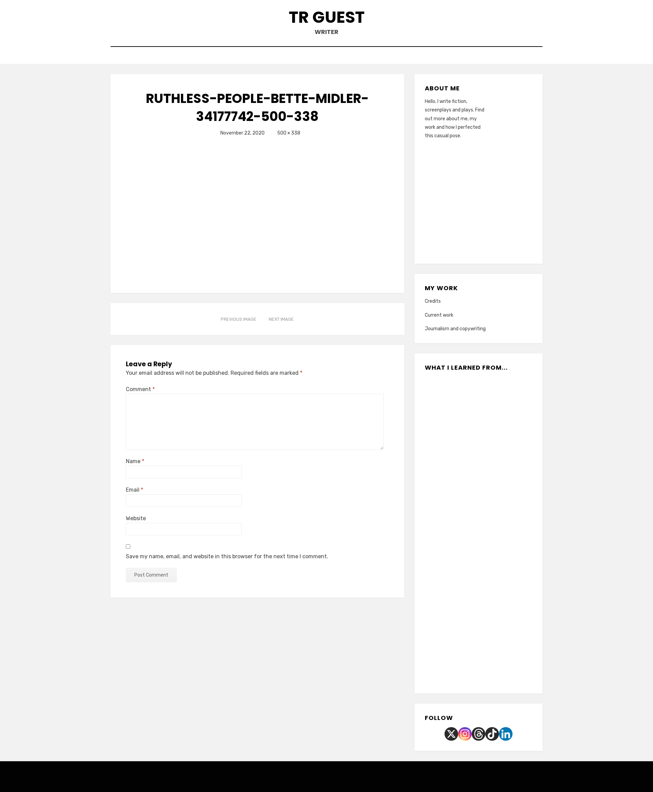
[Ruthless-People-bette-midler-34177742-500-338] (211, 209)
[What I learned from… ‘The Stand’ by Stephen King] (463, 662)
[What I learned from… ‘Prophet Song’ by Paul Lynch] (478, 618)
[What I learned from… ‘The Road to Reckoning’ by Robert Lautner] (508, 487)
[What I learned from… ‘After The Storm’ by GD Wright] (448, 531)
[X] (451, 734)
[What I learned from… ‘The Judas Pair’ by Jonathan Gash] (478, 399)
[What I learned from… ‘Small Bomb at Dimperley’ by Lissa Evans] (478, 574)
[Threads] (478, 734)
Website (136, 518)
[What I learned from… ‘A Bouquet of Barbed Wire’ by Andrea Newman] (448, 574)
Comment (140, 389)
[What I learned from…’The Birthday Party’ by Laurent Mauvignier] (478, 443)
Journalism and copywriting (455, 329)
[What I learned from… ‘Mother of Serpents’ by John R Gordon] (478, 531)
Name (135, 461)
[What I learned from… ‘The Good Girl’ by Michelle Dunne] (493, 662)
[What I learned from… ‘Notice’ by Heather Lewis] (508, 531)
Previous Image (238, 319)
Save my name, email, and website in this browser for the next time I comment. (227, 556)
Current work (439, 315)
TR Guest (327, 17)
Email (134, 490)
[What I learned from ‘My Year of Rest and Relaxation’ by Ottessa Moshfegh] (478, 487)
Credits (433, 301)
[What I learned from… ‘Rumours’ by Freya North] (508, 574)
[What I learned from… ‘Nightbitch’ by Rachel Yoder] (508, 618)
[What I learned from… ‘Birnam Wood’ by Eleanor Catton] (508, 443)
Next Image (281, 319)
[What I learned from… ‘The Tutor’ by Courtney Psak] (508, 399)
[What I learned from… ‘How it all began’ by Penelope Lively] (448, 443)
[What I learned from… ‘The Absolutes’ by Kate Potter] (448, 487)
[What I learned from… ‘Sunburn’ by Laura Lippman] (448, 399)
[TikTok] (492, 734)
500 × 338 (288, 133)
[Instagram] (465, 734)
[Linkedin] (506, 734)
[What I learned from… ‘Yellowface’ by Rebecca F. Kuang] (448, 618)
